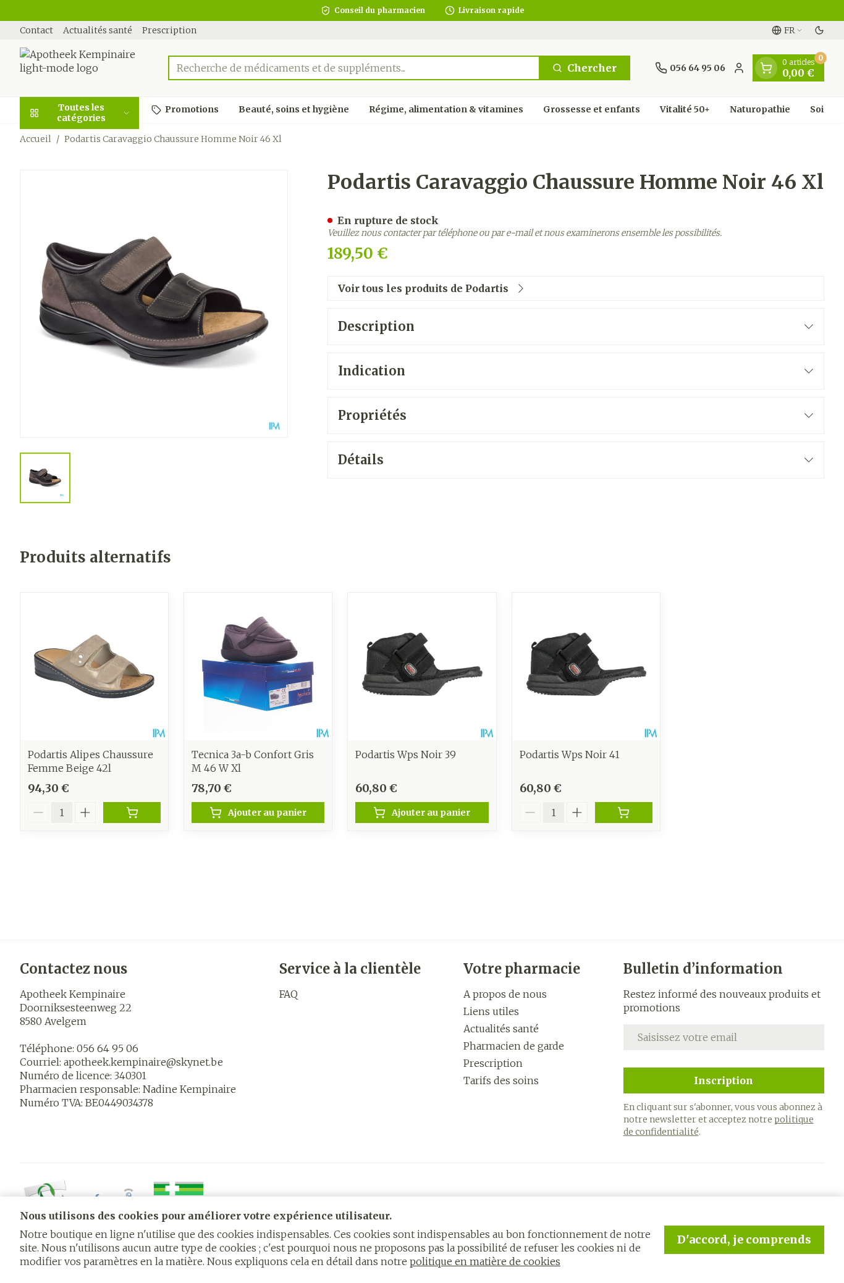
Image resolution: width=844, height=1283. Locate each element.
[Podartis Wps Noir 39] (422, 666)
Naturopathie (760, 109)
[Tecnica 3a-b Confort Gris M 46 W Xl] (258, 666)
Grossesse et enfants (591, 109)
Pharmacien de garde (513, 1046)
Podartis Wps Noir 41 (570, 754)
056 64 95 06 (107, 1048)
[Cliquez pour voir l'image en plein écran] (153, 303)
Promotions (192, 109)
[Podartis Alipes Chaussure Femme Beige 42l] (94, 666)
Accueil (35, 138)
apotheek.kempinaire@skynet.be (143, 1062)
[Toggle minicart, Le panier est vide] (766, 68)
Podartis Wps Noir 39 (405, 754)
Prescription (169, 30)
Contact (36, 30)
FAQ (288, 994)
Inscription (723, 1080)
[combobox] (354, 68)
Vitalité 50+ (685, 109)
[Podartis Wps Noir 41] (586, 666)
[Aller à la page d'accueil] (81, 67)
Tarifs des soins (501, 1080)
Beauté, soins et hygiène (293, 109)
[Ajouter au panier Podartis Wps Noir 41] (623, 812)
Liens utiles (491, 1011)
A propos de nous (505, 994)
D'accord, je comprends (744, 1239)
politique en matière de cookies (485, 1261)
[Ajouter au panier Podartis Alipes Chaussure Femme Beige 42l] (132, 812)
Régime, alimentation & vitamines (446, 109)
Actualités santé (97, 30)
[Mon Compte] (739, 68)
